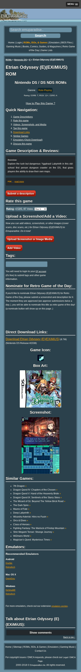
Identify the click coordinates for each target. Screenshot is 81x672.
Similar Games (20, 136)
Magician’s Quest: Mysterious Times (32, 539)
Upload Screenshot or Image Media (29, 239)
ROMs (9, 60)
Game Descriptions (23, 117)
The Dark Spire (22, 505)
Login (19, 42)
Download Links (21, 132)
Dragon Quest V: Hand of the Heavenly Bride (37, 493)
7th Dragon (20, 486)
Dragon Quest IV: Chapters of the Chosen (35, 489)
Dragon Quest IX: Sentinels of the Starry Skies (37, 497)
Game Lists (46, 50)
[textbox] (22, 264)
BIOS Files (66, 42)
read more (19, 181)
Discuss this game (22, 143)
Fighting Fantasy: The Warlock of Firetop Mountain (39, 528)
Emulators (54, 42)
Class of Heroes (22, 524)
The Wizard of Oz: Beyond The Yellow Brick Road (39, 501)
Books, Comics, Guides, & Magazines (42, 46)
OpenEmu (10, 578)
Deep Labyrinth (22, 512)
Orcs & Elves (20, 520)
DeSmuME (10, 590)
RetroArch (10, 567)
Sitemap (17, 647)
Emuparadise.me (37, 665)
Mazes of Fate (21, 509)
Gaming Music (13, 46)
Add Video (14, 248)
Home (11, 42)
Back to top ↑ (69, 637)
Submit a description (20, 193)
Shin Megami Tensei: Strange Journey (33, 532)
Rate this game (21, 120)
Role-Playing (45, 90)
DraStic (9, 563)
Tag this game (20, 128)
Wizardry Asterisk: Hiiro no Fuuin (30, 516)
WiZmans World (22, 536)
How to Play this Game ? (40, 103)
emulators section (59, 606)
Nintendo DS (20, 60)
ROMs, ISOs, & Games (35, 42)
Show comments (41, 632)
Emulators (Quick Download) (28, 140)
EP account (41, 271)
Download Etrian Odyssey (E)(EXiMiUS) (33, 339)
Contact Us (40, 651)
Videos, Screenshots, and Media (29, 124)
